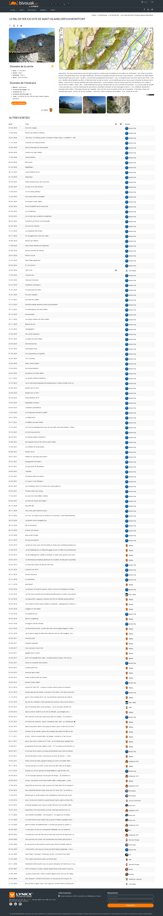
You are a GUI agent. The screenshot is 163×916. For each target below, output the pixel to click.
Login (145, 2)
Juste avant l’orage (31, 535)
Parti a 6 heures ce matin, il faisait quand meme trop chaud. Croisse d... (49, 869)
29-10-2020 (13, 515)
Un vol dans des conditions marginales (38, 216)
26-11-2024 (13, 236)
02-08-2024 (13, 250)
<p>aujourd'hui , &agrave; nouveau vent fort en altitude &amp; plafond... (50, 599)
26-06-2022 (13, 388)
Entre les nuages (31, 128)
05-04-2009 (13, 849)
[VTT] (64, 4)
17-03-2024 (13, 275)
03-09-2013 (13, 707)
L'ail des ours (29, 275)
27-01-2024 (13, 285)
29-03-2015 (13, 682)
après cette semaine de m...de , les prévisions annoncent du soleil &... (49, 697)
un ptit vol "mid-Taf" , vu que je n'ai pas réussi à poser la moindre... (48, 687)
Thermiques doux (31, 349)
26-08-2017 (13, 643)
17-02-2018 (13, 614)
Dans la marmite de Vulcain (34, 250)
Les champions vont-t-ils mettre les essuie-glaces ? (43, 486)
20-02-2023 (13, 373)
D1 (29, 89)
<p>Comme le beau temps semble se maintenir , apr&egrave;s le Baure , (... (51, 604)
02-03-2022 (13, 407)
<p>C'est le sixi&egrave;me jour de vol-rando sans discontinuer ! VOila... (50, 427)
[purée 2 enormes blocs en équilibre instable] (118, 105)
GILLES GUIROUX (134, 801)
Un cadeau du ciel (31, 614)
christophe (132, 271)
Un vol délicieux (30, 211)
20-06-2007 (13, 869)
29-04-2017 (13, 653)
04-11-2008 (13, 864)
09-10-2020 (13, 530)
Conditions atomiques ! (33, 285)
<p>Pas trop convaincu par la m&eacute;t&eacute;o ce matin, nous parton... (51, 594)
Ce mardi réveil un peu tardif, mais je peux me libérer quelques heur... (49, 820)
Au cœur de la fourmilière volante (36, 496)
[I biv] (10, 30)
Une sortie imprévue (32, 334)
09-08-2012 (13, 717)
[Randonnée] (52, 4)
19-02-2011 (13, 756)
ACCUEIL (12, 10)
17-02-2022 (13, 412)
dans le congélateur (32, 618)
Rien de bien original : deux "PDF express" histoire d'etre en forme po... (49, 883)
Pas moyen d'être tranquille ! (35, 196)
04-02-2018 (13, 623)
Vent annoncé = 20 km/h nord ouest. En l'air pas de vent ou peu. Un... (48, 878)
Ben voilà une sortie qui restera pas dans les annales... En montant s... (49, 717)
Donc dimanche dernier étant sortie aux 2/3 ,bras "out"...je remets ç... (49, 790)
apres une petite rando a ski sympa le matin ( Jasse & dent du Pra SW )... (50, 726)
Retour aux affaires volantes (35, 133)
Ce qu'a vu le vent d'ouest (34, 187)
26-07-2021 (13, 457)
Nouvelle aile (29, 506)
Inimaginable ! (30, 329)
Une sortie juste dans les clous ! (36, 511)
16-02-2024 (13, 280)
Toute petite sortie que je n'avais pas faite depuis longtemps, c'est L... (49, 849)
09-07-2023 (13, 339)
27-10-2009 (13, 820)
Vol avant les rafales (32, 299)
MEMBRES (43, 10)
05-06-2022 (13, 398)
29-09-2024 (13, 241)
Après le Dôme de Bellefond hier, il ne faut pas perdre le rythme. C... (48, 824)
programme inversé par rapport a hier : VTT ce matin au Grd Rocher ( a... (50, 746)
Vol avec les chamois (32, 226)
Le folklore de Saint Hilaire (34, 422)
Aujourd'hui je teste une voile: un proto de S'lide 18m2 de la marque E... (49, 785)
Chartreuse (103, 15)
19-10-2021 (13, 427)
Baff (130, 707)
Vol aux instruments (32, 540)
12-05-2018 (13, 594)
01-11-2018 (13, 584)
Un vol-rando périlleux (32, 192)
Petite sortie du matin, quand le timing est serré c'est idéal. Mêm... (48, 761)
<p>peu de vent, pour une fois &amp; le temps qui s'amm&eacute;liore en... (51, 545)
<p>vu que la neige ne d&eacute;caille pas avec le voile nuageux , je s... (49, 633)
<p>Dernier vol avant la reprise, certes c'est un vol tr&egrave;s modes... (50, 589)
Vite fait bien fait (31, 344)
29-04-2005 (13, 878)
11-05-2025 (13, 196)
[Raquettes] (56, 4)
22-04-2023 (13, 363)
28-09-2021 (13, 437)
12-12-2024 (13, 231)
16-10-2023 (13, 329)
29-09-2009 (13, 829)
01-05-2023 (13, 353)
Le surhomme (30, 579)
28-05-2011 (13, 751)
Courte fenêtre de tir (32, 172)
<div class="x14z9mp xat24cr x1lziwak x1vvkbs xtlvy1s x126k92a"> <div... (50, 138)
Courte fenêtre (30, 157)
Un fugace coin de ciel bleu (34, 623)
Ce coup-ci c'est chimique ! (34, 481)
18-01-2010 (13, 810)
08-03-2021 (13, 486)
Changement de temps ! (33, 461)
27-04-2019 (13, 550)
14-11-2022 (13, 378)
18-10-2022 (13, 383)
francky (131, 874)
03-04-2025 (13, 211)
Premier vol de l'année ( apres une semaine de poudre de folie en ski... (49, 731)
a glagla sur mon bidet (32, 609)
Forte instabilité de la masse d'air (36, 206)
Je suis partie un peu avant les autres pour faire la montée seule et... (48, 844)
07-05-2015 (13, 672)
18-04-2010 (13, 790)
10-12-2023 (13, 309)
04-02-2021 (13, 501)
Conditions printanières (33, 407)
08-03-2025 (13, 221)
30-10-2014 (13, 687)
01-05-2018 (13, 599)
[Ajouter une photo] (14, 25)
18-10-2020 (13, 525)
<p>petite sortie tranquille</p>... (36, 520)
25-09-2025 (13, 187)
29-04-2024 (13, 265)
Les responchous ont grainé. (35, 353)
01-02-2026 (13, 167)
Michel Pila (132, 128)
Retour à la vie (30, 255)
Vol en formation (31, 525)
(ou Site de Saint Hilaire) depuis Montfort (137, 15)
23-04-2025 (13, 206)
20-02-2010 (13, 805)
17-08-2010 (13, 785)
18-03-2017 (13, 663)
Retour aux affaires (31, 241)
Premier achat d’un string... (34, 491)
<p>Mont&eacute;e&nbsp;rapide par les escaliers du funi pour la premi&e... (51, 560)
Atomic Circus (29, 452)
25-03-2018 (13, 609)
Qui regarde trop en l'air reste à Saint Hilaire (40, 442)
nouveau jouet (30, 638)
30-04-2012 (13, 726)
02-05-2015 (13, 677)
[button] (106, 47)
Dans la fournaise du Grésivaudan (37, 147)
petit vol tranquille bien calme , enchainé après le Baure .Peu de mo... (48, 658)
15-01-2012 (13, 731)
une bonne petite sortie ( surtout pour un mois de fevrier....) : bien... (48, 756)
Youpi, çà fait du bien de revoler (36, 677)
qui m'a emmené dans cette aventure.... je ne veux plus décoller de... (48, 707)
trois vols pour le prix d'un (34, 648)
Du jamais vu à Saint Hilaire (34, 373)
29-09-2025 (13, 182)
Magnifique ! (29, 167)
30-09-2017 (13, 638)
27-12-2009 (13, 815)
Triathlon (28, 471)
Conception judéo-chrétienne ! (35, 437)
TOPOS (21, 10)
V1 (24, 92)
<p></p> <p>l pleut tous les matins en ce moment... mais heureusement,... (50, 515)
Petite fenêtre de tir (32, 398)
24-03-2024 (13, 270)
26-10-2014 (13, 692)
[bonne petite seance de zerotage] (94, 105)
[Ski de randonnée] (60, 4)
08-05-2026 (13, 162)
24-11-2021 (13, 422)
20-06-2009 (13, 839)
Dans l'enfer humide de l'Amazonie (37, 246)
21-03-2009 (13, 859)
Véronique (132, 791)
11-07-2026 (13, 142)
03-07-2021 (13, 466)
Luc (129, 830)
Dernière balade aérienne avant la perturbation (41, 304)
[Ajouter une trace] (17, 25)
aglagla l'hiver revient (32, 653)
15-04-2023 (13, 368)
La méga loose (30, 417)
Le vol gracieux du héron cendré (36, 412)
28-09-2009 (13, 834)
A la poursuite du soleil (33, 290)
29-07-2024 (13, 255)
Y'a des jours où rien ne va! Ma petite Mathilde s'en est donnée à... (48, 829)
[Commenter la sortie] (10, 25)
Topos (93, 15)
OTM (152, 69)
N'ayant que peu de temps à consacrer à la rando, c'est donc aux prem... (50, 692)
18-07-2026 (13, 138)
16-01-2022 (13, 417)
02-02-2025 (13, 226)
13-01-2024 (13, 295)
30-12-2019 (13, 540)
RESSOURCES (32, 10)
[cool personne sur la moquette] (70, 105)
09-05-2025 (13, 201)
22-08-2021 (13, 442)
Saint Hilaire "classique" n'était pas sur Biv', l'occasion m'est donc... (48, 854)
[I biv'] (21, 25)
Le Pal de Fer (114, 15)
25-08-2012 (13, 712)
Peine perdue (29, 314)
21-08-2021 (13, 447)
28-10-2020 (13, 520)
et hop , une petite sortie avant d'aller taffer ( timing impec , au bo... (48, 780)
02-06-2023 (13, 344)
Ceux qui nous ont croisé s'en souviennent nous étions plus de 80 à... (48, 839)
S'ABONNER (130, 905)
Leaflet (147, 69)
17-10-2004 (13, 883)
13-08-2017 (13, 648)
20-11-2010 (13, 766)
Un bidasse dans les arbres (34, 476)
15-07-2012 (13, 721)
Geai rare (131, 805)
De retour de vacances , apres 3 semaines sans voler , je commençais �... (50, 721)
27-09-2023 (13, 334)
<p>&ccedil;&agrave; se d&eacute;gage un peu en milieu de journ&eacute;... (51, 550)
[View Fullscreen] (61, 37)
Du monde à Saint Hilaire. (33, 201)
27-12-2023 (13, 299)
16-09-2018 (13, 589)
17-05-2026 (13, 157)
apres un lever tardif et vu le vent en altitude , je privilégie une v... (47, 712)
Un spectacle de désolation (34, 466)
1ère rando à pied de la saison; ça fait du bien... (41, 859)
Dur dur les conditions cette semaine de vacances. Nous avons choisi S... (50, 702)
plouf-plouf (29, 584)
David (130, 869)
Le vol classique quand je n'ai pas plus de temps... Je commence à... (48, 775)
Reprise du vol (30, 324)
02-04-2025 (13, 216)
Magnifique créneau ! (32, 403)
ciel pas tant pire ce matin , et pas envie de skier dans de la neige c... (48, 766)
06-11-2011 (13, 741)
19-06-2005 (13, 874)
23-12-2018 (13, 579)
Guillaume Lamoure (135, 879)
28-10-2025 (13, 172)
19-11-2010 (13, 771)
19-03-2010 (13, 800)
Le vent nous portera (32, 432)
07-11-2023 (13, 324)
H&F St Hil (28, 270)
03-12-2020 (13, 506)
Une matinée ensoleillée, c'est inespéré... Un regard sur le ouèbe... (48, 815)
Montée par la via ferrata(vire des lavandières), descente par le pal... (48, 795)
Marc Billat (132, 594)
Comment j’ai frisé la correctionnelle (37, 221)
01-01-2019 (13, 569)
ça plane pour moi (31, 667)
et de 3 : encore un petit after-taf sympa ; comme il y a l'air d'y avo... (48, 736)
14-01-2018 (13, 628)
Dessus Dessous (31, 574)
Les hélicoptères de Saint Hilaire (36, 309)
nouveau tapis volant (32, 672)
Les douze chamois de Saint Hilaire (37, 319)
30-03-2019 (13, 560)
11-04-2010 (13, 795)
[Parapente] (68, 4)
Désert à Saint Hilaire (32, 682)
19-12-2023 (13, 304)
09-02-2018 (13, 618)
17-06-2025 (13, 192)
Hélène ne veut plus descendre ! (36, 457)
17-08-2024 (13, 246)
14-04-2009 (13, 844)
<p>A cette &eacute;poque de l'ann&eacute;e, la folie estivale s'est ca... (49, 383)
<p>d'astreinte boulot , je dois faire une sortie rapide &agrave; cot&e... (49, 628)
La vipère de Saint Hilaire (33, 339)
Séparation (29, 177)
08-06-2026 (13, 152)
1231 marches (30, 358)
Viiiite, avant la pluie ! (32, 363)
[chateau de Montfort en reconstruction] (31, 45)
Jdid (129, 859)
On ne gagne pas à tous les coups (36, 236)
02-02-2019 (13, 564)
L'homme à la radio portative (35, 142)
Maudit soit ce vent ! (32, 388)
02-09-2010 (13, 780)
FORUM (52, 10)
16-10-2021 (13, 432)
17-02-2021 (13, 496)
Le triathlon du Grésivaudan (34, 447)
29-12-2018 (13, 574)
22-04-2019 (13, 555)
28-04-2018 (13, 604)
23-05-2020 (13, 535)
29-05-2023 (13, 349)
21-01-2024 (13, 290)
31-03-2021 (13, 476)
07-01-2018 (13, 633)
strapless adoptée (31, 643)
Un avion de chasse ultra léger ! (36, 501)
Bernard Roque (133, 840)
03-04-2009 (13, 854)
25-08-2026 (13, 128)
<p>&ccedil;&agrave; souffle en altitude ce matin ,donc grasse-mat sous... (50, 555)
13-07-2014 (13, 702)
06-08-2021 (13, 452)
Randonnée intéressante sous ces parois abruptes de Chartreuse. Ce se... (50, 864)
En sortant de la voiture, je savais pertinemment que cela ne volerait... (49, 751)
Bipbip (46, 110)
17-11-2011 (13, 736)
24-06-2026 (13, 147)
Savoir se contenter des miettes (36, 663)
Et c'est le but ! (30, 265)
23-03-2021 (13, 481)
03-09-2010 (13, 775)
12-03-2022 (13, 403)
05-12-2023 (13, 314)
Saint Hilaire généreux (33, 260)
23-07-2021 (13, 461)
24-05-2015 (13, 667)
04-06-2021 (13, 471)
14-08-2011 (13, 746)
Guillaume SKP (133, 761)
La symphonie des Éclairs (34, 231)
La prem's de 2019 (31, 569)
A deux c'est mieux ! (32, 530)
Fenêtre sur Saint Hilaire (33, 152)
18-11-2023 (13, 319)
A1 (31, 94)
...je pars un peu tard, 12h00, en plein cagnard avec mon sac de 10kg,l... (49, 874)
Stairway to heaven (31, 280)
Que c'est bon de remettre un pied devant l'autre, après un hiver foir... (49, 800)
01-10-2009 (13, 824)
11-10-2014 (13, 697)
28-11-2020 (13, 511)
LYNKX (28, 899)
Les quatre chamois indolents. (35, 378)
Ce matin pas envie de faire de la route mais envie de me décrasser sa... (50, 834)
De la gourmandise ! (32, 368)
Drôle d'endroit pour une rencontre (37, 182)
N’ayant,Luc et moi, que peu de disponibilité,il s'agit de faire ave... (47, 771)
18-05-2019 (13, 545)
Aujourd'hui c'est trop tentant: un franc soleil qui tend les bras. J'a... (48, 810)
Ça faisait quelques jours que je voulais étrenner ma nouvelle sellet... (48, 805)
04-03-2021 (13, 491)
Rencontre (28, 162)
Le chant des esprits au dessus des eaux (39, 564)
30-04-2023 (13, 358)
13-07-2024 (13, 260)
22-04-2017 (13, 658)
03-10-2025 (13, 177)
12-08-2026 (13, 133)
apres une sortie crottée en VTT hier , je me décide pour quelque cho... (49, 741)
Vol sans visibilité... (31, 295)
